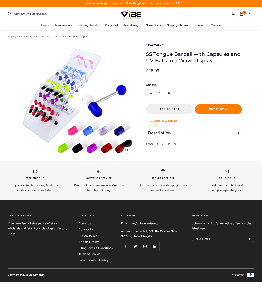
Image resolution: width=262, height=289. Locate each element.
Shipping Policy (89, 242)
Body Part (111, 25)
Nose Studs (153, 25)
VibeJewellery (155, 45)
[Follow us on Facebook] (126, 246)
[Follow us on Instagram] (145, 246)
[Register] (248, 239)
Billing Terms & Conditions (96, 248)
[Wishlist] (251, 14)
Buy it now (218, 109)
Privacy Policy (88, 235)
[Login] (233, 13)
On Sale (216, 25)
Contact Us (86, 229)
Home (45, 25)
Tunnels (200, 25)
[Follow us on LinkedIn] (154, 246)
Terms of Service (89, 254)
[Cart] (242, 14)
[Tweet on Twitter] (169, 143)
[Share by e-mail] (175, 144)
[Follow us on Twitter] (135, 246)
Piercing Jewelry (88, 25)
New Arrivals (63, 25)
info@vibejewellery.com (145, 223)
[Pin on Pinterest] (163, 143)
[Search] (9, 14)
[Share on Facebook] (158, 143)
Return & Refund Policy (93, 260)
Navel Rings (132, 25)
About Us (85, 223)
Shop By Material (178, 25)
